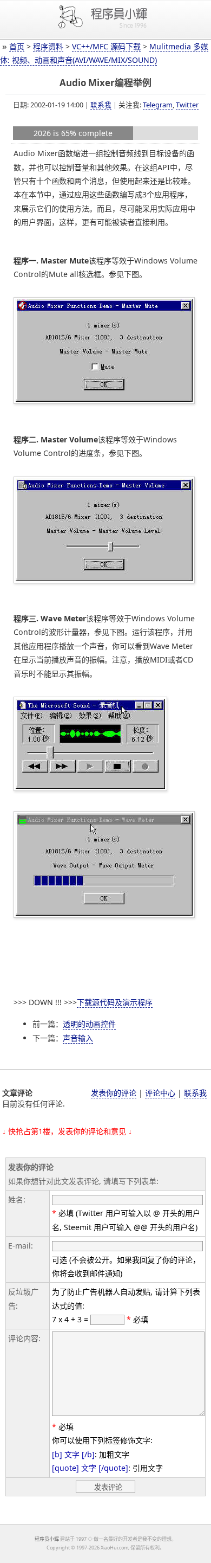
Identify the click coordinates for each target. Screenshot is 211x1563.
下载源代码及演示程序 (115, 1002)
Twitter (187, 105)
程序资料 (48, 46)
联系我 (100, 105)
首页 (16, 46)
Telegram (158, 105)
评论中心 (160, 1093)
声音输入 (78, 1038)
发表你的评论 (113, 1093)
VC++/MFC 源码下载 (106, 46)
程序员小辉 (47, 1538)
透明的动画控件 (89, 1024)
